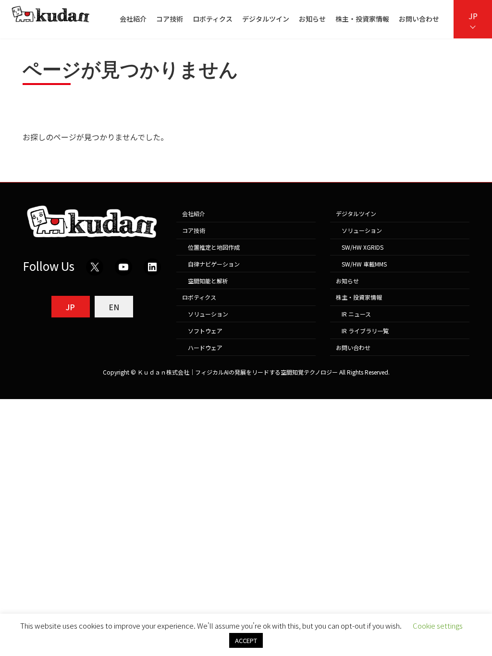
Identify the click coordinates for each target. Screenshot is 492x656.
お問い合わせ (353, 347)
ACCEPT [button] (246, 640)
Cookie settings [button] (438, 625)
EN (114, 307)
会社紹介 (193, 214)
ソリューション (208, 314)
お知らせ (347, 281)
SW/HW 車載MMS (364, 264)
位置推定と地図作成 (214, 247)
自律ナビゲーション (214, 264)
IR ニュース (356, 314)
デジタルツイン (356, 214)
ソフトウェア (205, 331)
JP (473, 16)
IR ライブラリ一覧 (365, 331)
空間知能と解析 (208, 281)
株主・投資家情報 (359, 297)
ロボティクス (199, 297)
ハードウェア (205, 347)
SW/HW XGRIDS (362, 247)
